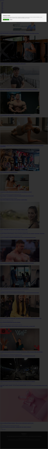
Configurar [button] (11, 19)
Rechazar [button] (7, 19)
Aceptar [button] (4, 19)
